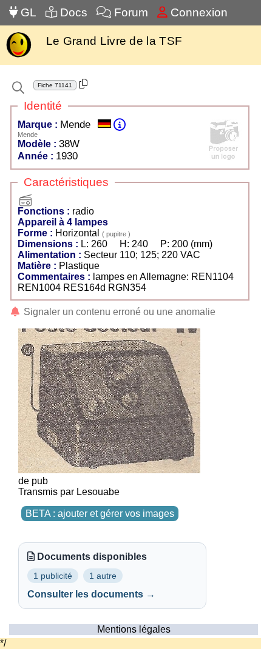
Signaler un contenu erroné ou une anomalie (118, 312)
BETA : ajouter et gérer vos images (99, 513)
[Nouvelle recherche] (18, 87)
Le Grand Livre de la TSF (114, 41)
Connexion (198, 12)
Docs (72, 12)
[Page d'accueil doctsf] (18, 56)
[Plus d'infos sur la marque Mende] (120, 124)
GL (27, 12)
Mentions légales (134, 629)
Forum (129, 12)
